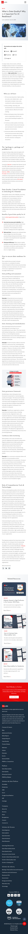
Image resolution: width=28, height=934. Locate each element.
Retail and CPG (6, 875)
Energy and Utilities (7, 881)
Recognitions (5, 817)
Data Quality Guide (7, 851)
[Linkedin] (8, 895)
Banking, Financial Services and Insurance (12, 869)
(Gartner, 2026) (6, 172)
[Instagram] (18, 895)
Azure (3, 792)
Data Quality (5, 771)
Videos (4, 750)
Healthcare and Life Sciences (9, 872)
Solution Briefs (5, 758)
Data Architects (6, 838)
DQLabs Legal (14, 926)
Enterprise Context (7, 774)
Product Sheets (6, 744)
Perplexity (8, 55)
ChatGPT (14, 51)
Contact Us (5, 823)
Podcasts (4, 753)
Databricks (5, 787)
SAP (3, 798)
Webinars (4, 747)
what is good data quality (12, 217)
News (3, 814)
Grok (15, 55)
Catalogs (4, 801)
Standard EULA (14, 928)
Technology (5, 886)
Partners (4, 812)
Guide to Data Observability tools (10, 857)
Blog (3, 730)
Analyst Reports (6, 738)
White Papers (5, 735)
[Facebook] (12, 895)
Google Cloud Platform (8, 795)
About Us (4, 809)
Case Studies (5, 741)
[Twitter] (15, 895)
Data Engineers (6, 830)
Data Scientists (6, 835)
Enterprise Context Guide (8, 854)
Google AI (8, 58)
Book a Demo (14, 697)
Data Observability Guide (8, 848)
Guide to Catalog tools (7, 862)
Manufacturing (5, 883)
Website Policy (14, 930)
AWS (3, 790)
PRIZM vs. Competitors (8, 761)
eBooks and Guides (7, 733)
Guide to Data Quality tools (9, 859)
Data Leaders (5, 833)
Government (5, 878)
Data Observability (7, 769)
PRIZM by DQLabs (6, 777)
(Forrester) (20, 179)
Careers (4, 820)
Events (3, 756)
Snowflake (4, 784)
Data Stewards (6, 841)
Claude (7, 51)
